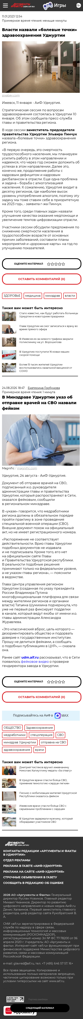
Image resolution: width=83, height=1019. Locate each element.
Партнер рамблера (38, 999)
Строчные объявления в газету (30, 877)
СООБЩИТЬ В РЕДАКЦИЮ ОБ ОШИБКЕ (33, 883)
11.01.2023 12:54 (12, 16)
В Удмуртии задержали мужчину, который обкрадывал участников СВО (46, 820)
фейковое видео (35, 662)
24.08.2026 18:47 (13, 388)
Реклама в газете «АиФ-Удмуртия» (32, 866)
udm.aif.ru (30, 657)
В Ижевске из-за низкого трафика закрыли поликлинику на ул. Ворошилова (46, 340)
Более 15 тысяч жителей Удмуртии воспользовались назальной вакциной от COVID (45, 367)
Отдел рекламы (16, 860)
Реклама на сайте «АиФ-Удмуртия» (33, 871)
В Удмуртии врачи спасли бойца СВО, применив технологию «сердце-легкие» (44, 782)
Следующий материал (40, 1008)
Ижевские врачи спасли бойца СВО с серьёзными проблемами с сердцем (42, 807)
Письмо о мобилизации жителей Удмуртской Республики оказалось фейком (48, 794)
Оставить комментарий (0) (41, 279)
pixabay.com (11, 95)
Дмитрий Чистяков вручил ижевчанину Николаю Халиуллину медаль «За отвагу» (45, 769)
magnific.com (27, 468)
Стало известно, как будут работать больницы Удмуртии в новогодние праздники (48, 315)
